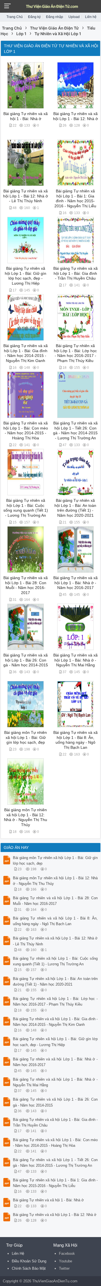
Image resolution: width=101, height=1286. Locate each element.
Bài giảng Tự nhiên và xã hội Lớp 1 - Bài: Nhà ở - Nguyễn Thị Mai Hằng (75, 660)
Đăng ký (34, 17)
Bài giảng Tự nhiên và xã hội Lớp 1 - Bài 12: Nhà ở (55, 1215)
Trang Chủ (14, 17)
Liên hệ (91, 17)
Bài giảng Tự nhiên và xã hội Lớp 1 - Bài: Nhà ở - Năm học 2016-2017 (75, 583)
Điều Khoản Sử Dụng (29, 1261)
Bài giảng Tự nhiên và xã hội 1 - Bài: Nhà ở (48, 1200)
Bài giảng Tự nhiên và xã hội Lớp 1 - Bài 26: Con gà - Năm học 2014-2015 (25, 660)
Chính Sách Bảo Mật (29, 1268)
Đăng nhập (54, 17)
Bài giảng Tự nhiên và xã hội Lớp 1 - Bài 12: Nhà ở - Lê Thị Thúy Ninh (25, 196)
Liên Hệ (18, 1253)
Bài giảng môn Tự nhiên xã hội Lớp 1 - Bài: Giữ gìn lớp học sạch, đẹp (25, 737)
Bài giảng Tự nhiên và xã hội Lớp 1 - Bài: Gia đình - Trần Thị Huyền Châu (75, 273)
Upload (74, 17)
